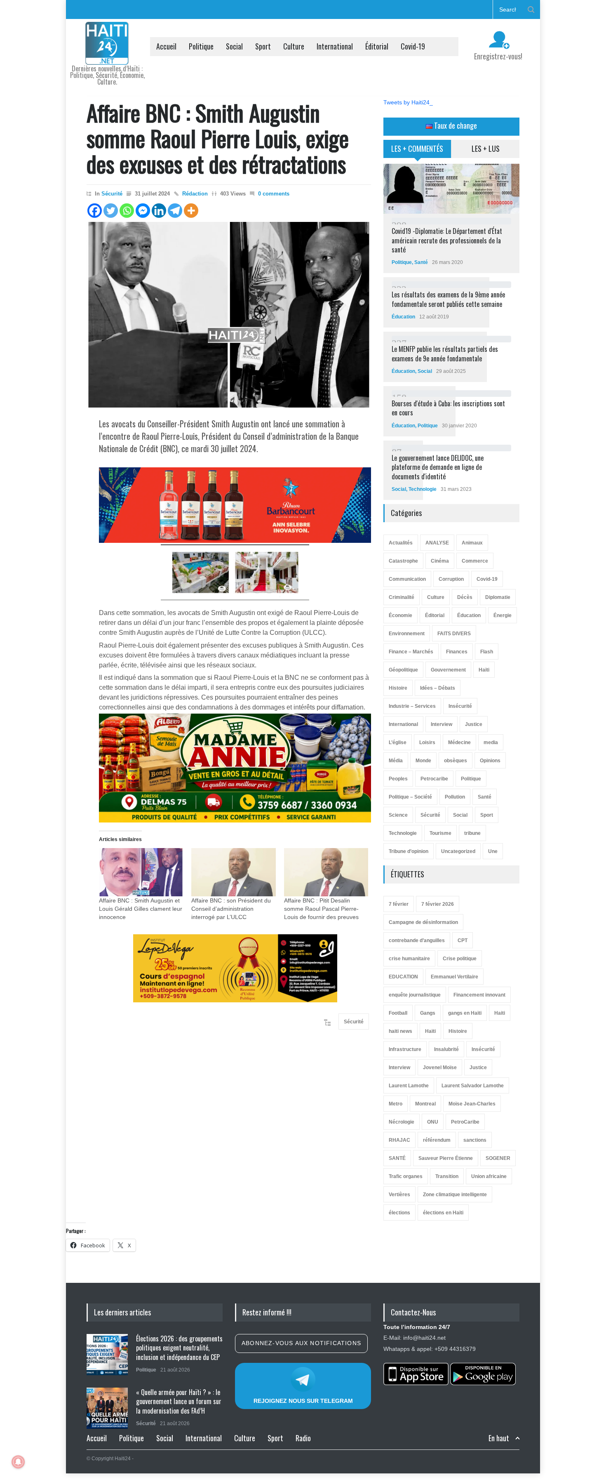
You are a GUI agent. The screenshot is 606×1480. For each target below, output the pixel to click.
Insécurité (460, 706)
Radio (303, 1438)
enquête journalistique (415, 995)
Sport (263, 46)
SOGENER (498, 1158)
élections (399, 1213)
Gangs (427, 1013)
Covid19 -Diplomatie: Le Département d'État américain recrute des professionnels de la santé (447, 240)
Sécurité (111, 194)
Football (398, 1013)
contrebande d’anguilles (417, 940)
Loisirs (427, 742)
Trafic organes (406, 1176)
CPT (462, 940)
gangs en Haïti (465, 1013)
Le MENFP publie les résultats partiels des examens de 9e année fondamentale (445, 353)
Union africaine (489, 1176)
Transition (446, 1176)
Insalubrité (446, 1049)
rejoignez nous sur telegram (303, 1401)
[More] (191, 210)
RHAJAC (399, 1140)
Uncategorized (458, 851)
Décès (464, 597)
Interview (441, 724)
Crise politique (460, 959)
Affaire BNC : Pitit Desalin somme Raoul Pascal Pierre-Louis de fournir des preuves (321, 908)
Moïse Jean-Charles (472, 1104)
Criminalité (401, 597)
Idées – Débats (437, 688)
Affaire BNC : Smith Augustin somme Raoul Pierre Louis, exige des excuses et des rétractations (218, 137)
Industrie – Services (412, 706)
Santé (421, 262)
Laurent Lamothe (409, 1086)
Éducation (403, 317)
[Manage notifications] (18, 1461)
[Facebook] (94, 210)
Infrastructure (405, 1049)
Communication (407, 579)
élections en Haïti (443, 1213)
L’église (397, 742)
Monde (423, 761)
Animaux (472, 543)
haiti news (400, 1031)
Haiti (499, 1013)
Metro (395, 1104)
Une (493, 851)
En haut (499, 1438)
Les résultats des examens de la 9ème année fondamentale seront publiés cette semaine (448, 299)
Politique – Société (410, 797)
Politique (201, 46)
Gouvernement (448, 670)
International (335, 46)
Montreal (425, 1104)
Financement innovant (479, 995)
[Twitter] (110, 210)
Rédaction (195, 194)
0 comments (273, 194)
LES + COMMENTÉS (417, 148)
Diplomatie (497, 597)
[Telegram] (175, 210)
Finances (456, 652)
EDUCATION (403, 977)
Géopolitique (403, 670)
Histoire (398, 688)
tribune (472, 833)
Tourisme (440, 833)
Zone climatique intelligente (455, 1194)
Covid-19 (413, 46)
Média (396, 761)
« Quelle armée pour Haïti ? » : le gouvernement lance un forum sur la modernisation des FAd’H (178, 1401)
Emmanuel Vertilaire (454, 977)
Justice (473, 724)
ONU (432, 1122)
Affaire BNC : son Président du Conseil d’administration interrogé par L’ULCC (231, 908)
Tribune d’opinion (408, 851)
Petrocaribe (434, 779)
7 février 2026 (437, 904)
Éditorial (376, 46)
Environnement (407, 633)
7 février (399, 904)
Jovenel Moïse (440, 1067)
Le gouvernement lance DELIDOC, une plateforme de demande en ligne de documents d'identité (438, 467)
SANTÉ (397, 1158)
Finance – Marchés (411, 652)
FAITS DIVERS (454, 633)
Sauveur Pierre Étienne (445, 1158)
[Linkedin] (159, 210)
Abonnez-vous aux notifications (301, 1343)
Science (398, 815)
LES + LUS (486, 148)
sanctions (474, 1140)
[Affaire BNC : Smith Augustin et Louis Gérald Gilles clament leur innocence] (141, 872)
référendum (437, 1140)
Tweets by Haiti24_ (408, 102)
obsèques (455, 761)
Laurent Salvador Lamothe (473, 1086)
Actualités (401, 543)
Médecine (459, 742)
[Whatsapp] (127, 210)
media (491, 742)
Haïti (484, 670)
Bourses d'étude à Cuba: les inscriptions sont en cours (448, 407)
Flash (486, 652)
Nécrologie (401, 1122)
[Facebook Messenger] (143, 210)
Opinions (490, 761)
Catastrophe (403, 561)
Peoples (398, 779)
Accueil (166, 46)
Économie (400, 615)
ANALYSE (437, 543)
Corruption (451, 579)
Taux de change (454, 125)
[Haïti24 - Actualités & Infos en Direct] (107, 55)
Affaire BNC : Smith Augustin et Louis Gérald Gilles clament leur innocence (140, 908)
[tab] (417, 152)
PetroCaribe (465, 1122)
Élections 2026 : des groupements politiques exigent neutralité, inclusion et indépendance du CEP (179, 1348)
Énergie (502, 615)
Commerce (475, 561)
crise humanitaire (409, 959)
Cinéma (440, 561)
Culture (293, 46)
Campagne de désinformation (423, 922)
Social (234, 46)
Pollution (455, 797)
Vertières (399, 1194)
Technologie (423, 489)
